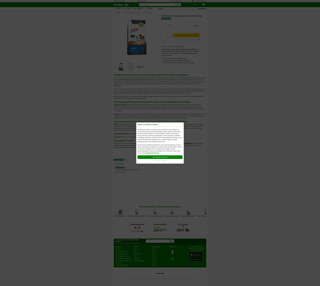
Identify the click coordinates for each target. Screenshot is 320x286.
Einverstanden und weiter (160, 157)
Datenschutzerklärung (152, 153)
